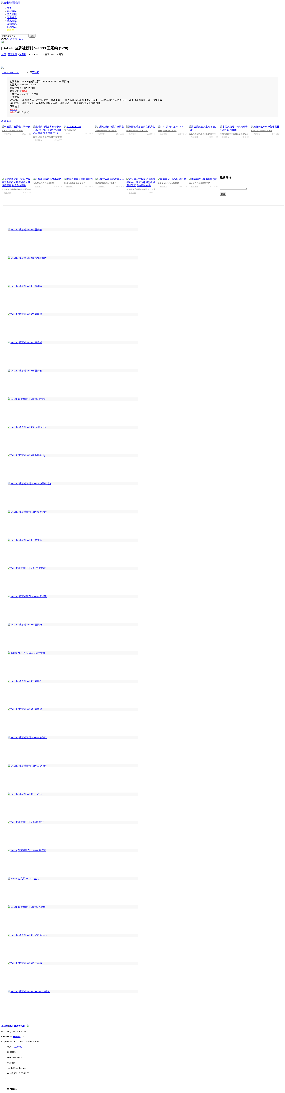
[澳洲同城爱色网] (10, 2)
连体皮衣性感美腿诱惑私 (199, 183)
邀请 (9, 121)
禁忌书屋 (12, 17)
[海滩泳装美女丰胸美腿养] (78, 179)
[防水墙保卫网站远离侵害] (28, 1026)
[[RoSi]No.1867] (78, 126)
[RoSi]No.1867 (70, 130)
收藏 (3, 121)
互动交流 (12, 23)
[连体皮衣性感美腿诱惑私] (203, 179)
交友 (15, 39)
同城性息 (12, 27)
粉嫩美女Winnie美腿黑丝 (261, 131)
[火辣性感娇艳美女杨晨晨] (109, 126)
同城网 (10, 30)
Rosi (68, 133)
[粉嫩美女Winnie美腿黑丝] (265, 126)
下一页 (35, 72)
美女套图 (12, 14)
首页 (9, 8)
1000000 (18, 1046)
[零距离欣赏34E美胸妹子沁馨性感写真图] (234, 128)
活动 (9, 39)
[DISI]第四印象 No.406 (167, 131)
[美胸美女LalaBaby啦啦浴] (172, 179)
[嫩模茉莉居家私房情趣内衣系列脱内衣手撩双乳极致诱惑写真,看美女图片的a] (47, 130)
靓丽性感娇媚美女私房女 (137, 131)
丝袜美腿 (194, 137)
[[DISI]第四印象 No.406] (172, 126)
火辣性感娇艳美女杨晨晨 (106, 131)
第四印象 (163, 134)
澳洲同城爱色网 (17, 1026)
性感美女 (7, 134)
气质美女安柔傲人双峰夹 (12, 131)
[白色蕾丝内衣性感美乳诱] (47, 179)
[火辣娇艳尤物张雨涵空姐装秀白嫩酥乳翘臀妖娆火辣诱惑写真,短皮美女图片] (16, 182)
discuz (21, 39)
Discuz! (16, 1036)
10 (13, 72)
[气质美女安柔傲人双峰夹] (16, 126)
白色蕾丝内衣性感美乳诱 (43, 183)
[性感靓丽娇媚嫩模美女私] (109, 179)
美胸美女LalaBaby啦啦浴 (168, 183)
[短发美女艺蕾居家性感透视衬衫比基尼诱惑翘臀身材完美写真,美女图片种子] (140, 182)
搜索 (32, 36)
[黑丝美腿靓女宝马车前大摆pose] (203, 128)
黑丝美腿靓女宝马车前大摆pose (202, 134)
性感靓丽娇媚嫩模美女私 (106, 183)
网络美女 (132, 134)
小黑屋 (4, 1026)
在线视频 (12, 11)
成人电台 (12, 20)
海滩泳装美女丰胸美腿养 (74, 183)
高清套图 (12, 54)
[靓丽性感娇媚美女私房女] (140, 126)
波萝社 (22, 54)
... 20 (16, 72)
